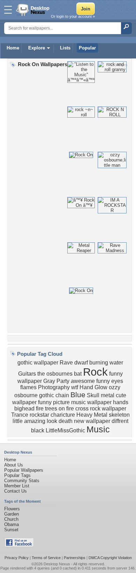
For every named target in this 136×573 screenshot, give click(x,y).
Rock (95, 372)
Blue (77, 395)
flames (28, 387)
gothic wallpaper (37, 363)
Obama (11, 524)
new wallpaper (92, 421)
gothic (46, 395)
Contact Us (15, 491)
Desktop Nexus (57, 564)
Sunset (11, 529)
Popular (87, 47)
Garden (11, 514)
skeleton (119, 415)
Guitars (27, 374)
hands (120, 402)
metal (107, 395)
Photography (54, 387)
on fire (66, 408)
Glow (101, 387)
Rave (66, 363)
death (66, 421)
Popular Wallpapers (23, 470)
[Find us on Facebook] (19, 545)
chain (62, 395)
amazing (34, 421)
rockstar (39, 415)
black (37, 430)
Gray (49, 381)
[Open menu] (8, 9)
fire (40, 408)
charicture (63, 415)
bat (78, 374)
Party (62, 381)
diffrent (120, 421)
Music (98, 429)
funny (103, 381)
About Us (13, 465)
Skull (93, 395)
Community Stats (21, 480)
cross (82, 408)
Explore (36, 47)
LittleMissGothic (65, 430)
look (52, 421)
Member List (16, 485)
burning (98, 363)
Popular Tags (17, 475)
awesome (83, 381)
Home (13, 47)
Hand (86, 387)
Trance (19, 415)
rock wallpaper (108, 408)
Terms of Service (46, 558)
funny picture (54, 402)
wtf (74, 387)
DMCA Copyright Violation (110, 558)
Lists (65, 47)
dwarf (81, 363)
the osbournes (55, 374)
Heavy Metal (91, 415)
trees (51, 408)
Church (11, 519)
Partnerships (74, 558)
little (18, 421)
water (116, 363)
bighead (24, 408)
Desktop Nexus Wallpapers (33, 9)
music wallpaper (91, 402)
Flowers (12, 508)
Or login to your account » (73, 16)
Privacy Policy (17, 558)
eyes (117, 381)
